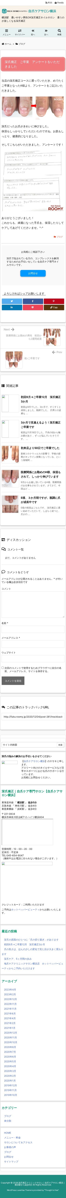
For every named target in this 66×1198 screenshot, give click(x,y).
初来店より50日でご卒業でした (40, 448)
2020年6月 (10, 1056)
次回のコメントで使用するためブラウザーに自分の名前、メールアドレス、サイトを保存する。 (33, 669)
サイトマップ (11, 1161)
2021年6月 (10, 1013)
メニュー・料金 (12, 1137)
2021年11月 (10, 1008)
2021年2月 (10, 1023)
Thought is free (51, 1190)
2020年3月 (10, 1071)
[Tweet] (12, 301)
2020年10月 (10, 1042)
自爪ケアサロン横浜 (34, 761)
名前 (5, 623)
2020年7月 (10, 1051)
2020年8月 (10, 1047)
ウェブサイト (9, 652)
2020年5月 (10, 1061)
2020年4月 (10, 1066)
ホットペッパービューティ (25, 909)
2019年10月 (10, 1094)
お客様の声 (10, 1147)
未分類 (7, 1120)
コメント (6, 588)
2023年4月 (10, 989)
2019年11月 (10, 1090)
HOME (7, 1132)
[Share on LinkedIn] (12, 307)
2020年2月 (10, 1075)
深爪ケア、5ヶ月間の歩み (18, 958)
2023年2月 (10, 994)
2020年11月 (10, 1037)
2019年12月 (10, 1085)
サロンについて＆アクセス (18, 1142)
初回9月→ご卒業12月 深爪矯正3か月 (24, 944)
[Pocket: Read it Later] (33, 307)
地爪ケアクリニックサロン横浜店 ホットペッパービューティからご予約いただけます (32, 966)
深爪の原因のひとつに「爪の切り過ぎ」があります (31, 939)
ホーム (8, 43)
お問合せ (33, 273)
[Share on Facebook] (33, 301)
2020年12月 (10, 1032)
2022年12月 (10, 999)
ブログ (22, 43)
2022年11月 (10, 1003)
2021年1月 (9, 1027)
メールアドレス (11, 637)
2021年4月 (10, 1018)
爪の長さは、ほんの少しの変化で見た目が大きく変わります (32, 951)
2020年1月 (10, 1080)
